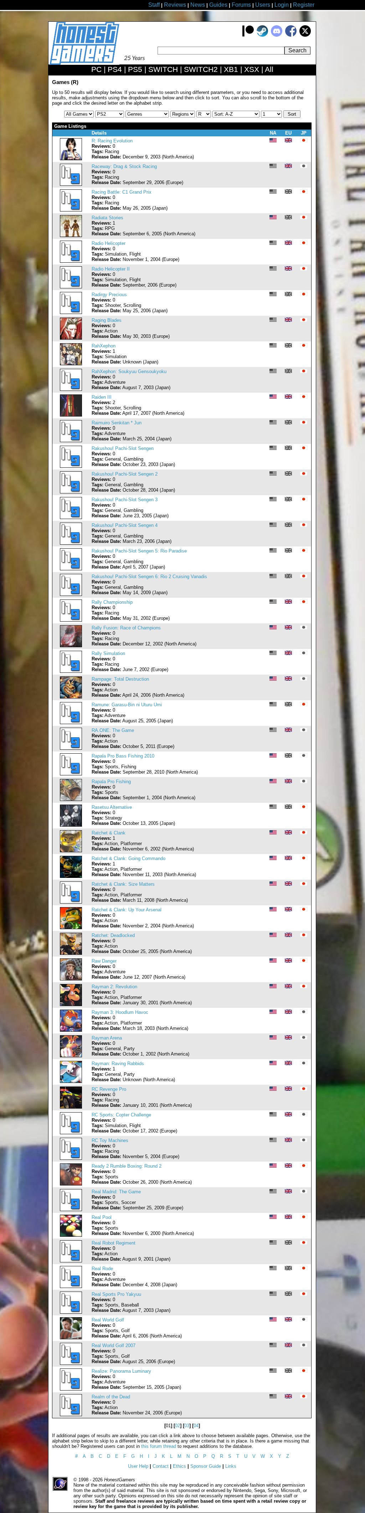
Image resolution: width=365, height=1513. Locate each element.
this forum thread (158, 1446)
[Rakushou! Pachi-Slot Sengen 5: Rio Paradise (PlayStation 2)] (71, 568)
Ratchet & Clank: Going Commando (128, 858)
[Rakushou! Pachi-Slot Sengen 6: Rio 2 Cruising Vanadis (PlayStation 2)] (71, 594)
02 (177, 1425)
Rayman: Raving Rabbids (118, 1063)
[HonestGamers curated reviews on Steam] (262, 35)
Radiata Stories (107, 217)
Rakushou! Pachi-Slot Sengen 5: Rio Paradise (139, 551)
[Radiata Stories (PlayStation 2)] (71, 235)
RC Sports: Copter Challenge (121, 1114)
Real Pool (102, 1217)
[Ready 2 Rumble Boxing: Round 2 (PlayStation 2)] (71, 1184)
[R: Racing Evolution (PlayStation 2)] (71, 158)
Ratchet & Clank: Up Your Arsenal (126, 909)
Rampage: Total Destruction (120, 679)
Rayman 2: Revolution (114, 986)
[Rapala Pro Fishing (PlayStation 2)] (71, 799)
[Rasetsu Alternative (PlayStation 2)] (71, 825)
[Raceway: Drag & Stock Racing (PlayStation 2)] (71, 184)
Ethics (179, 1466)
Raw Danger (104, 961)
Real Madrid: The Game (116, 1191)
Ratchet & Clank (108, 833)
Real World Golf (108, 1320)
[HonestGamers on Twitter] (305, 35)
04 (196, 1425)
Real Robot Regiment (113, 1243)
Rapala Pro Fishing (111, 781)
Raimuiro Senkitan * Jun (117, 422)
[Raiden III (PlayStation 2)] (71, 415)
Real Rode (102, 1268)
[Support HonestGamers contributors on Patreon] (248, 35)
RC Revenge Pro (109, 1089)
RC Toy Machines (110, 1140)
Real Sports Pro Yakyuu (116, 1294)
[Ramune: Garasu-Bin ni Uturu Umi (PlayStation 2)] (71, 722)
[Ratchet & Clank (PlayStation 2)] (71, 850)
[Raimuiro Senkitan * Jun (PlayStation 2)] (71, 440)
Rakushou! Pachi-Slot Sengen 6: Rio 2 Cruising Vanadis (149, 576)
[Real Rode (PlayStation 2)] (71, 1286)
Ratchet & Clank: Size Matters (123, 884)
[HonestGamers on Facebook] (291, 35)
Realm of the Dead (111, 1396)
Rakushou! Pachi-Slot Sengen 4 (125, 525)
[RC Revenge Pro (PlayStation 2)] (71, 1107)
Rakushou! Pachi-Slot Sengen (123, 448)
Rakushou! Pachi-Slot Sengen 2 (125, 474)
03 (186, 1425)
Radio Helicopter (108, 243)
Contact (161, 1466)
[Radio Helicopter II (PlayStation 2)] (71, 286)
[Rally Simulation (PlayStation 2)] (71, 671)
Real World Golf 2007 (113, 1345)
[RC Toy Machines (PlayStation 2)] (71, 1158)
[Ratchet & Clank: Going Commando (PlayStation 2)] (71, 876)
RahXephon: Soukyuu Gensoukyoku (129, 371)
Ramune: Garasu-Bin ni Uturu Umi (127, 704)
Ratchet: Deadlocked (113, 935)
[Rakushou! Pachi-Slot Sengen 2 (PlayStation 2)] (71, 491)
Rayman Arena (107, 1038)
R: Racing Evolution (112, 140)
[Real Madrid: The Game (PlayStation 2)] (71, 1209)
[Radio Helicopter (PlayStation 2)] (71, 261)
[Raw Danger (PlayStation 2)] (71, 978)
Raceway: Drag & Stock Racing (124, 166)
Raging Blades (107, 320)
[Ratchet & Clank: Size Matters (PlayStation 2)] (71, 902)
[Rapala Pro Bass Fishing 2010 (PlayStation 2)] (71, 773)
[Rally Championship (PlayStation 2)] (71, 620)
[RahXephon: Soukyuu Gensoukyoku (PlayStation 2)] (71, 389)
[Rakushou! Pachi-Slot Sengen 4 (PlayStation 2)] (71, 543)
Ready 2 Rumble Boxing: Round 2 (126, 1166)
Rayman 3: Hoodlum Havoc (120, 1012)
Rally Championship (112, 602)
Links (230, 1466)
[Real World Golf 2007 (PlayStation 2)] (71, 1363)
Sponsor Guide (205, 1466)
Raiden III (102, 397)
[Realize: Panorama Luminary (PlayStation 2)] (71, 1389)
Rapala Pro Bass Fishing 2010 (123, 756)
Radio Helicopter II (111, 269)
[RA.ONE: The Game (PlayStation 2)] (71, 748)
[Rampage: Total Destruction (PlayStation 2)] (71, 697)
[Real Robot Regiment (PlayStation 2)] (71, 1260)
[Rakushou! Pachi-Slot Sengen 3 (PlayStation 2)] (71, 517)
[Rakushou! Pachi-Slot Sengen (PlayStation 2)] (71, 466)
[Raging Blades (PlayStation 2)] (71, 338)
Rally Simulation (108, 653)
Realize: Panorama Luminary (121, 1371)
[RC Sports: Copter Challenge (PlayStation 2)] (71, 1132)
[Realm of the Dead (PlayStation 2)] (71, 1414)
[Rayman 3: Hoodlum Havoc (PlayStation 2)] (71, 1030)
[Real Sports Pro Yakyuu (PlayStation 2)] (71, 1312)
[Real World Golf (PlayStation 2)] (71, 1337)
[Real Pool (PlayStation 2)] (71, 1235)
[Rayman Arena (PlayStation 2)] (71, 1055)
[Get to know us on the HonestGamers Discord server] (276, 35)
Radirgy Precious (109, 294)
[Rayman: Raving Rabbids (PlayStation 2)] (71, 1081)
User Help (138, 1466)
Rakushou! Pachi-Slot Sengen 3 (125, 499)
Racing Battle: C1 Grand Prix (121, 192)
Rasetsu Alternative (112, 807)
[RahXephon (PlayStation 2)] (71, 363)
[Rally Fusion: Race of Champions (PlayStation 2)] (71, 645)
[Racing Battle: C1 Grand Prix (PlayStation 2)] (71, 210)
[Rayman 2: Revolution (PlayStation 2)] (71, 1004)
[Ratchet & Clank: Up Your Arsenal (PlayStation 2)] (71, 927)
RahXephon (103, 346)
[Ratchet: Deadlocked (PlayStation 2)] (71, 953)
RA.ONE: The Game (113, 730)
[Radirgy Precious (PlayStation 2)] (71, 312)
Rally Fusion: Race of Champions (126, 627)
